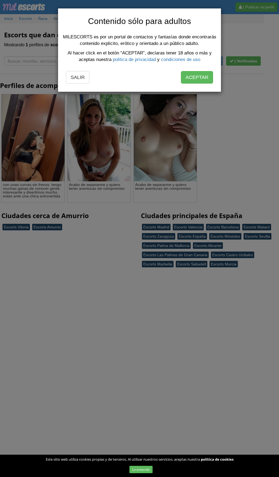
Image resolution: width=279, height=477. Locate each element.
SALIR (78, 77)
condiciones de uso (180, 59)
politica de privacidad (134, 59)
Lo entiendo (141, 469)
